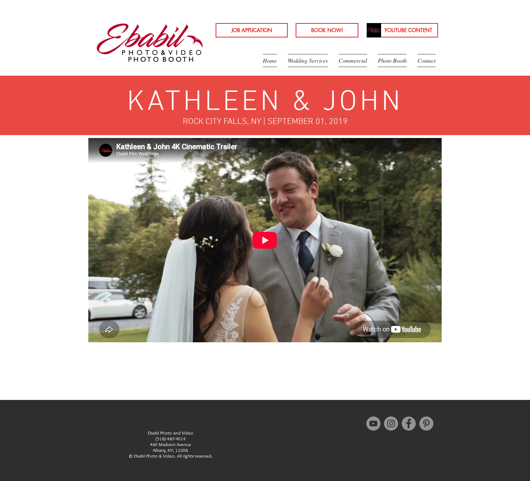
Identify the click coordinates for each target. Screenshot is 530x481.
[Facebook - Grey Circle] (409, 424)
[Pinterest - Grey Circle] (426, 424)
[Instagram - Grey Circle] (391, 424)
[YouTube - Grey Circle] (373, 424)
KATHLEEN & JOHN (265, 102)
